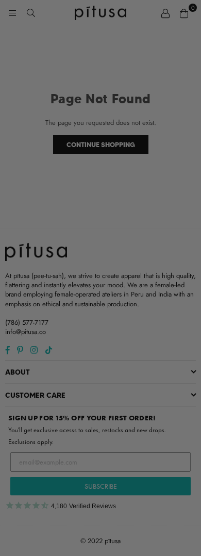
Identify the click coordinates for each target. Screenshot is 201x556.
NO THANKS (100, 359)
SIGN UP (100, 339)
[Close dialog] (185, 187)
